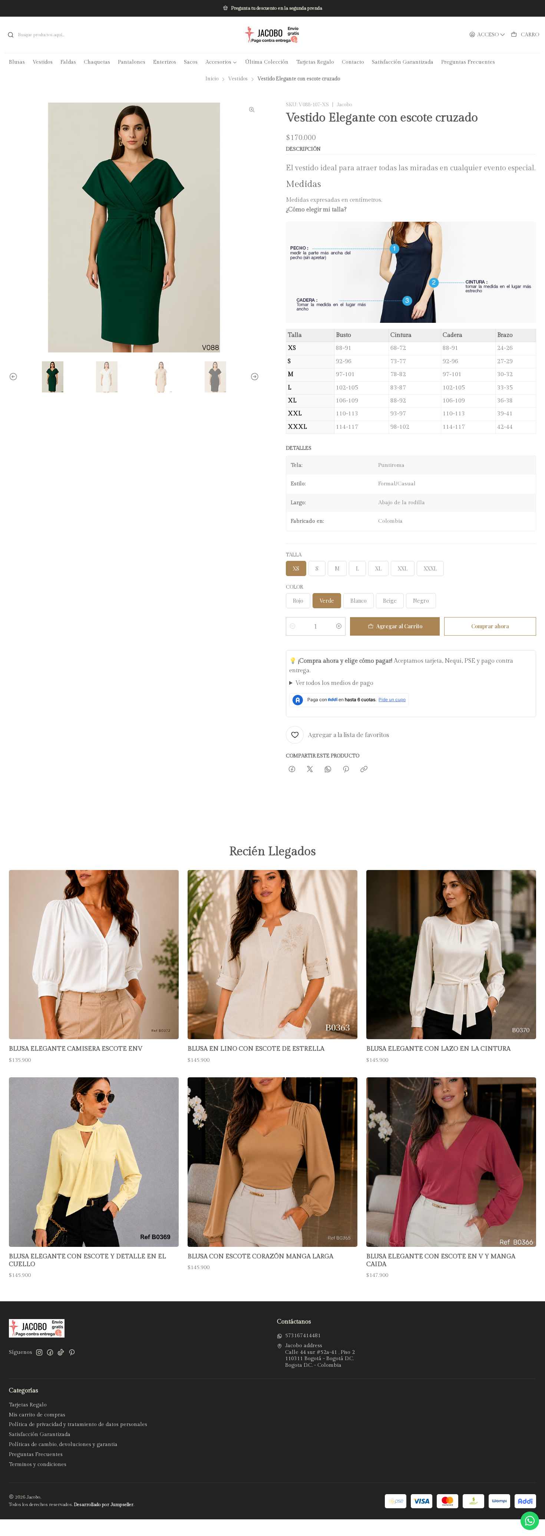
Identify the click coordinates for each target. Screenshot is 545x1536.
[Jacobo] (272, 35)
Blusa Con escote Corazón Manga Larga (260, 1256)
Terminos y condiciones (37, 1465)
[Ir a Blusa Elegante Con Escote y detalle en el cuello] (94, 1162)
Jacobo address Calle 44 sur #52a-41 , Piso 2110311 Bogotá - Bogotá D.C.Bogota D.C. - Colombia (320, 1355)
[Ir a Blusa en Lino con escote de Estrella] (272, 955)
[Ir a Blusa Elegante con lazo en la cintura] (451, 955)
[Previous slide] (14, 376)
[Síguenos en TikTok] (61, 1352)
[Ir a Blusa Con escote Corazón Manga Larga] (272, 1162)
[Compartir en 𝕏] (310, 769)
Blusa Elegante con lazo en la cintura (438, 1049)
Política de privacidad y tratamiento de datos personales (78, 1425)
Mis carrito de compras (37, 1415)
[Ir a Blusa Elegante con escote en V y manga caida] (451, 1162)
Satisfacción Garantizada (39, 1435)
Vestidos (238, 79)
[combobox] (90, 34)
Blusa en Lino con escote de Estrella (256, 1049)
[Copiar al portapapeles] (364, 769)
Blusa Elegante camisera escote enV (75, 1049)
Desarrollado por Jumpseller (103, 1504)
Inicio (211, 79)
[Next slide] (253, 376)
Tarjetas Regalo (28, 1405)
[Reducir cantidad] (292, 626)
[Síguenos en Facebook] (50, 1352)
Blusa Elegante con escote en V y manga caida (440, 1260)
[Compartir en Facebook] (292, 769)
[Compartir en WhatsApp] (328, 769)
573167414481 (303, 1336)
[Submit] (10, 34)
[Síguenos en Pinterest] (72, 1352)
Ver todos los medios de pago (334, 683)
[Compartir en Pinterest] (346, 769)
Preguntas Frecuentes (36, 1455)
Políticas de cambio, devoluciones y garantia (63, 1445)
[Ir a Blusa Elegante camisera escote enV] (94, 955)
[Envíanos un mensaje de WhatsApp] (530, 1521)
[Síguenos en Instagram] (39, 1352)
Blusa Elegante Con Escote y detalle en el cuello (87, 1260)
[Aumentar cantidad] (339, 626)
